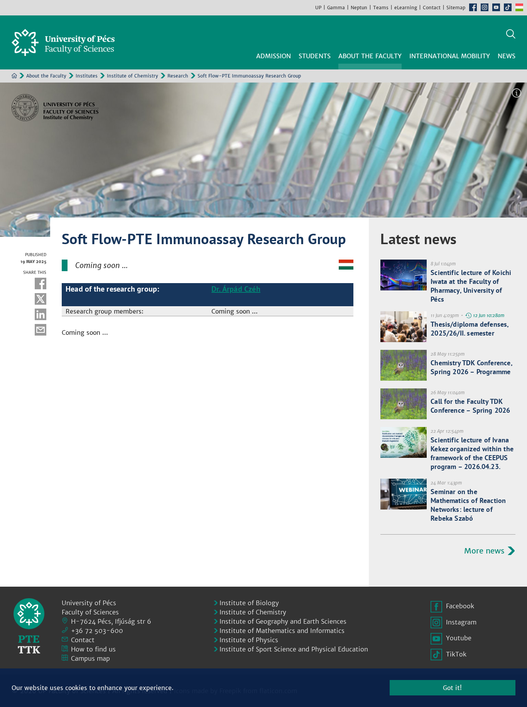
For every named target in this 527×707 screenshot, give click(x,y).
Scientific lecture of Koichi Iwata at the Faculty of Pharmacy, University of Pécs (471, 286)
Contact (432, 7)
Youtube (496, 7)
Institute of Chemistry (132, 76)
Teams (380, 7)
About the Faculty (46, 76)
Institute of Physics (249, 640)
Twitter (40, 299)
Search (510, 34)
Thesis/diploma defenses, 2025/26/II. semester (469, 328)
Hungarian (519, 7)
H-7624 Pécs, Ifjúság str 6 (111, 621)
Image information (516, 93)
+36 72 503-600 (97, 630)
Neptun (359, 7)
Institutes (87, 76)
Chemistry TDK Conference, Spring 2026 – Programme (471, 367)
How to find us (93, 649)
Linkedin (40, 314)
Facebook (473, 7)
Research (177, 76)
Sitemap (455, 7)
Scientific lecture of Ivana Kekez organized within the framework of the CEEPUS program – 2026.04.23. (472, 453)
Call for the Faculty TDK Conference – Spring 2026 (470, 406)
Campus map (90, 658)
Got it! (452, 688)
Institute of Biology (249, 603)
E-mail (40, 330)
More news (484, 550)
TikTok (508, 7)
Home (14, 75)
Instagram (484, 7)
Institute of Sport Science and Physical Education (294, 649)
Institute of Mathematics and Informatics (282, 630)
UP (318, 7)
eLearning (405, 7)
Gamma (336, 7)
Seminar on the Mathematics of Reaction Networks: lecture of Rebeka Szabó (468, 505)
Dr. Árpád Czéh (235, 289)
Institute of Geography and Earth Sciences (283, 621)
